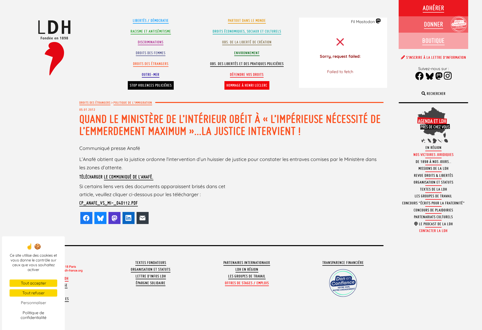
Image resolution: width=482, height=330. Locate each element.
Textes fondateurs (150, 262)
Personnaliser (33, 302)
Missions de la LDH (433, 168)
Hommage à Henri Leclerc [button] (246, 85)
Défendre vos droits (247, 74)
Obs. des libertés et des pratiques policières (247, 64)
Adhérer (433, 8)
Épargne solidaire (150, 283)
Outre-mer (150, 74)
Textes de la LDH (433, 189)
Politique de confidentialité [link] (33, 315)
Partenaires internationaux (246, 262)
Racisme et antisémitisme (151, 31)
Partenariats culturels (433, 217)
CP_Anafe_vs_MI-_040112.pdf (108, 203)
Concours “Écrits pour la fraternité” (433, 203)
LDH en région (246, 269)
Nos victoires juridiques (433, 154)
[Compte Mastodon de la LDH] (378, 21)
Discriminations (150, 42)
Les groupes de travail (247, 276)
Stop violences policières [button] (151, 85)
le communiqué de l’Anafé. (128, 177)
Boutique (433, 40)
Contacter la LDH (433, 231)
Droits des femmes (150, 53)
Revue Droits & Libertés (433, 175)
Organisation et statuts (150, 269)
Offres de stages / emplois (247, 283)
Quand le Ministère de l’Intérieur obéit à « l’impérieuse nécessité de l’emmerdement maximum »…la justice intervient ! (230, 125)
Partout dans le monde (247, 20)
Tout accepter (33, 283)
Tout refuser (33, 292)
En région (434, 147)
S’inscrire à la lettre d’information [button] (435, 57)
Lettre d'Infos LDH (151, 276)
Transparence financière (343, 262)
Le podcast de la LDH (435, 224)
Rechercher (436, 93)
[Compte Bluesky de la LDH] (430, 76)
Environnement (247, 53)
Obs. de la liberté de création (247, 42)
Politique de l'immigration (132, 102)
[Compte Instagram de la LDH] (448, 76)
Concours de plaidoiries (433, 210)
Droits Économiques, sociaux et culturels (247, 31)
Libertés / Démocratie (151, 20)
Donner (433, 24)
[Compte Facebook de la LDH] (419, 76)
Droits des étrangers (150, 64)
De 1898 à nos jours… (433, 161)
